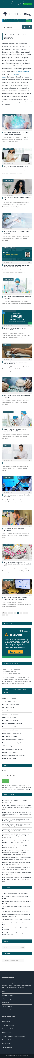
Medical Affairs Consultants (9, 736)
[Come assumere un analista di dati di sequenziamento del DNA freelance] (17, 587)
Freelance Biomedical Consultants (11, 733)
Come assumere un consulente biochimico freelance (17, 297)
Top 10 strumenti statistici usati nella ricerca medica (16, 911)
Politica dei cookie (7, 1010)
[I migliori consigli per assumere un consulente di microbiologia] (17, 419)
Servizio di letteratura (8, 1025)
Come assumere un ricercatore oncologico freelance (17, 232)
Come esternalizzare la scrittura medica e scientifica (17, 198)
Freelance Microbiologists (9, 727)
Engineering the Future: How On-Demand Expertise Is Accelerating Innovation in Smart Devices (16, 813)
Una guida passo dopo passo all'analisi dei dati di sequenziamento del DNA (16, 915)
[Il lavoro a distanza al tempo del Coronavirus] (17, 518)
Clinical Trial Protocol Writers (10, 730)
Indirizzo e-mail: (7, 771)
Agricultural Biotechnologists (10, 752)
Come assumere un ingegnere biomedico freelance (17, 396)
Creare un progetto (7, 995)
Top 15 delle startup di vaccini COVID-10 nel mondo (16, 919)
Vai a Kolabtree (16, 2)
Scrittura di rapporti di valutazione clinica (13, 1036)
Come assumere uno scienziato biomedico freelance (17, 496)
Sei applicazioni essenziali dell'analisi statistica (15, 893)
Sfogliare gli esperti (7, 999)
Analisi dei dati (6, 1021)
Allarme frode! (7, 2)
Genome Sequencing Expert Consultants (13, 755)
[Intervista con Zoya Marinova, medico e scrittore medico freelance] (17, 254)
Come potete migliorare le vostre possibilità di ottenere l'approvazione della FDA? (17, 564)
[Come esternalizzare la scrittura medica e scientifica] (17, 187)
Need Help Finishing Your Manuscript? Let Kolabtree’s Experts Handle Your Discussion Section (16, 878)
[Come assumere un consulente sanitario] (17, 452)
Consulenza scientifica (8, 1029)
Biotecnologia (8, 149)
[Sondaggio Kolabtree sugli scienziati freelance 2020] (17, 318)
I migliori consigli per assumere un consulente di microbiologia (15, 430)
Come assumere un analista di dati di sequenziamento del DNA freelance (15, 598)
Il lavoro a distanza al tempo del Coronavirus (14, 529)
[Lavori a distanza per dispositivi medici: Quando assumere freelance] (17, 122)
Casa (3, 992)
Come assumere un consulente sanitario (16, 463)
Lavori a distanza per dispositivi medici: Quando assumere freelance (17, 133)
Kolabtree (28, 983)
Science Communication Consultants (12, 723)
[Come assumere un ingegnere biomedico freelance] (17, 385)
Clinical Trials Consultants (9, 717)
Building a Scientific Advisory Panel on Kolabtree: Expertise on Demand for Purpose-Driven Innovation (16, 835)
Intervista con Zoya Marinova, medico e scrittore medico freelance (16, 266)
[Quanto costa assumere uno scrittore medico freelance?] (17, 351)
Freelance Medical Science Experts (11, 743)
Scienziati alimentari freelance (10, 711)
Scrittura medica (6, 1043)
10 (3, 615)
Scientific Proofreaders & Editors (11, 714)
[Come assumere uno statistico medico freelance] (17, 155)
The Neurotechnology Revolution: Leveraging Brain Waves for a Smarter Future (16, 868)
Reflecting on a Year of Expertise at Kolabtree (14, 800)
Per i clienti (7, 214)
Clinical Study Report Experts (10, 746)
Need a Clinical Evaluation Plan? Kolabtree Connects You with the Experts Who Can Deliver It (16, 806)
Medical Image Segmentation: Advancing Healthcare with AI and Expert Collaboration (16, 858)
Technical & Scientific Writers (10, 701)
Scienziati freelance (22, 71)
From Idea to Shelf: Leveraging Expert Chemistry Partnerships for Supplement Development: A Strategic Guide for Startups (15, 852)
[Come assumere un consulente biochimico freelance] (17, 286)
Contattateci (5, 1003)
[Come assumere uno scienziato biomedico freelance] (17, 484)
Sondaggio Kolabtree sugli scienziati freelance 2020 (15, 329)
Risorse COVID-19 (8, 511)
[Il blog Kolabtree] (17, 13)
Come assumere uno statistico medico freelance (16, 167)
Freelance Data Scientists (9, 758)
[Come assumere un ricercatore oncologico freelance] (17, 221)
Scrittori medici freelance (9, 698)
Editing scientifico (7, 1047)
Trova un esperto (16, 4)
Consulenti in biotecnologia (9, 707)
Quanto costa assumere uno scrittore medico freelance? (15, 362)
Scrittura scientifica (7, 1040)
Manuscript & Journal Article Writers (12, 749)
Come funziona (27, 2)
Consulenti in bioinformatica (10, 720)
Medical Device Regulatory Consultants (13, 739)
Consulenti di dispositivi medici (10, 704)
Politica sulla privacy (23, 789)
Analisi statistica (6, 1032)
